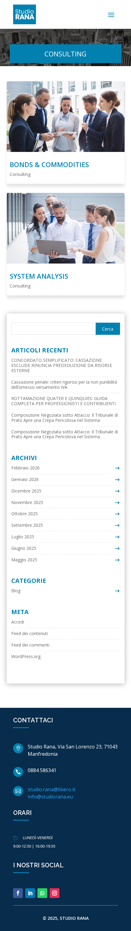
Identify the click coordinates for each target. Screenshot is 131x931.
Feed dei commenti (30, 645)
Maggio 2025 (24, 560)
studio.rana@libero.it (51, 789)
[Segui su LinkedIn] (30, 893)
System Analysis (39, 276)
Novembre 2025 (27, 502)
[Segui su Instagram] (54, 893)
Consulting (20, 174)
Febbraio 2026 (25, 468)
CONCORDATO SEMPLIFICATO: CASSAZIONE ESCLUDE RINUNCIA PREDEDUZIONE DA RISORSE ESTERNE (61, 365)
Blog (15, 590)
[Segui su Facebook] (18, 893)
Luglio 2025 (22, 536)
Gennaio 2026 (25, 479)
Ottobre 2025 (24, 513)
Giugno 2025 (23, 548)
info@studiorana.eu (50, 796)
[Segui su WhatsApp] (42, 893)
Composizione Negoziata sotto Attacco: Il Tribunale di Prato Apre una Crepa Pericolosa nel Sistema (64, 417)
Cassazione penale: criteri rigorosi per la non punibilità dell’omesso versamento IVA (64, 384)
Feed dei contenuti (29, 633)
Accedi (17, 622)
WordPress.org (26, 656)
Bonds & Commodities (49, 164)
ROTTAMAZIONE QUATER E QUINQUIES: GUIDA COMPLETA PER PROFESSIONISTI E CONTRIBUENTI (63, 400)
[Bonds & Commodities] (66, 116)
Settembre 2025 (27, 525)
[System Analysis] (66, 228)
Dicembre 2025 (26, 491)
